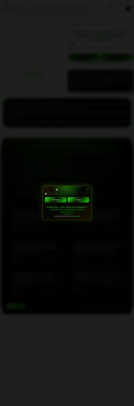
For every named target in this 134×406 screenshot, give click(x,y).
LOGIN (78, 200)
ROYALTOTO (76, 216)
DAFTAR (55, 200)
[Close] (88, 189)
